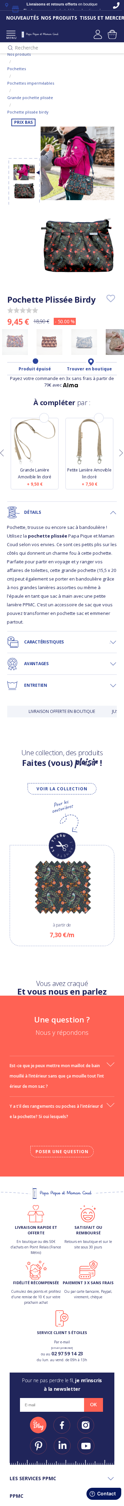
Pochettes (16, 68)
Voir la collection (62, 789)
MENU (11, 38)
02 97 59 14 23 (67, 1353)
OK (93, 1404)
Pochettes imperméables (30, 83)
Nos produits (19, 54)
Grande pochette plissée (30, 97)
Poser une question (62, 1152)
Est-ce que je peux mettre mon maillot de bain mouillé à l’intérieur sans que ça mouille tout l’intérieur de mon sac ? (57, 1076)
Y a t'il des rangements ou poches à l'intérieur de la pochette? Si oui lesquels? (56, 1111)
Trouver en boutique (89, 369)
